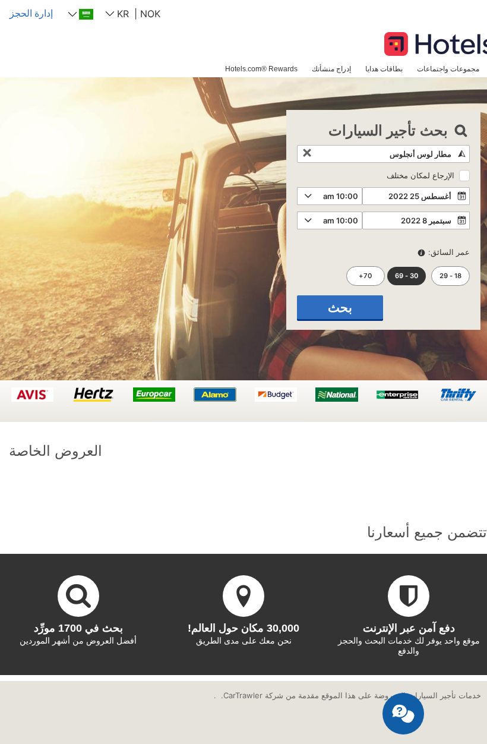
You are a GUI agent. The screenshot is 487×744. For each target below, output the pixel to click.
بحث (340, 307)
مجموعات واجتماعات (448, 68)
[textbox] (383, 154)
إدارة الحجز (31, 13)
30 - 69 (406, 276)
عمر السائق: (449, 252)
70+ (365, 276)
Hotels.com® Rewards (261, 68)
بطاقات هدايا (384, 68)
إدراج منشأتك (331, 68)
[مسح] (307, 154)
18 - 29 (450, 276)
